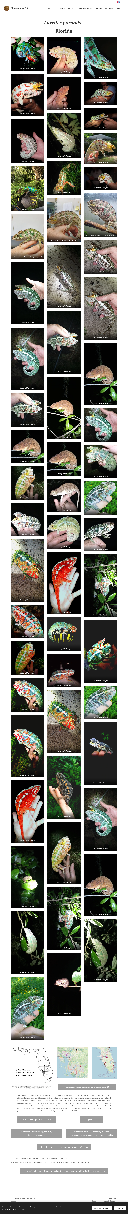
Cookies (13, 1201)
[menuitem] (48, 8)
